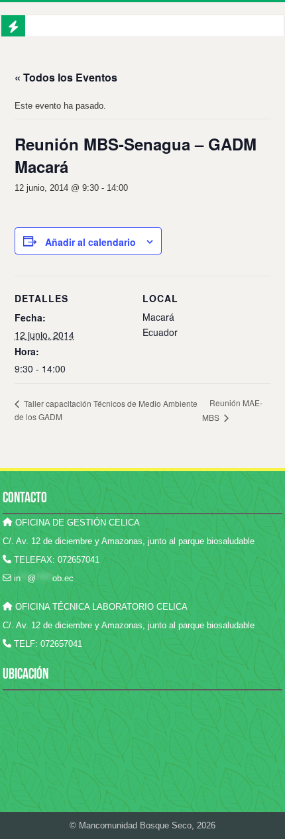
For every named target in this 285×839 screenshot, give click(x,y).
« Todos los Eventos (66, 77)
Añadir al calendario (90, 242)
